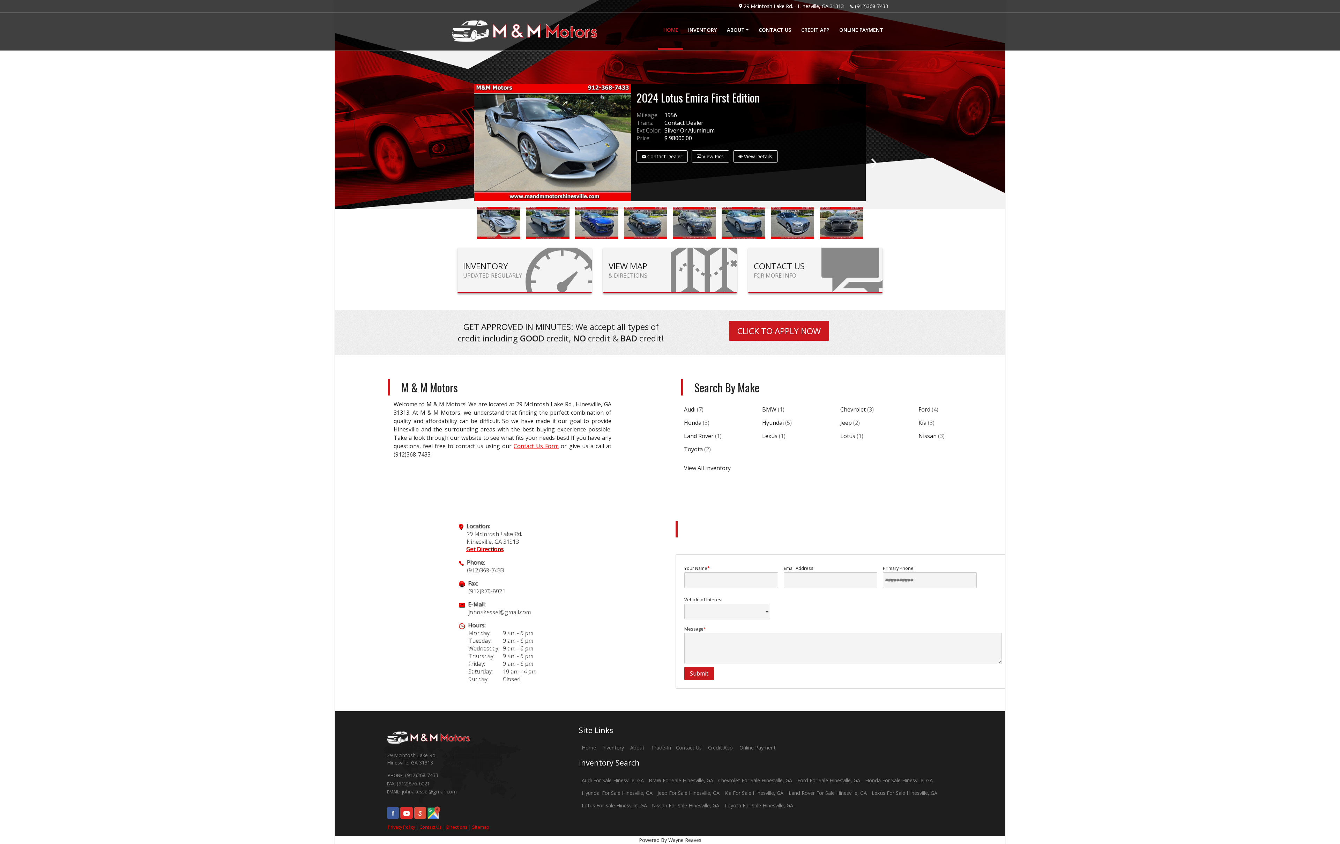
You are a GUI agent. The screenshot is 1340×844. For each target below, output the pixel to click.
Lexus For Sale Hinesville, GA (904, 793)
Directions (457, 827)
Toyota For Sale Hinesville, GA (758, 805)
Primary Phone (898, 568)
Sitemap (480, 827)
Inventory (613, 747)
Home (589, 747)
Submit (699, 673)
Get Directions (485, 549)
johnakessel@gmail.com (499, 612)
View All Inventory (707, 468)
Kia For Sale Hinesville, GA (753, 793)
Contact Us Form (536, 446)
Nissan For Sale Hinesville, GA (685, 805)
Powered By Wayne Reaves (670, 840)
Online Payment (757, 747)
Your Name (695, 568)
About (637, 747)
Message (694, 629)
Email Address (798, 568)
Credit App (720, 747)
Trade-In (661, 747)
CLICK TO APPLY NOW (779, 331)
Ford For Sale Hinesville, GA (828, 780)
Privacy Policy (401, 827)
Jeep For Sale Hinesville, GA (688, 793)
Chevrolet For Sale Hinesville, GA (755, 780)
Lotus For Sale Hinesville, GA (614, 805)
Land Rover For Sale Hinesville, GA (828, 793)
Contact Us (430, 827)
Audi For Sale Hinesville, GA (613, 780)
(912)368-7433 (871, 6)
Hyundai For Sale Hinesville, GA (617, 793)
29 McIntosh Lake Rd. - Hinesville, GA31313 (794, 6)
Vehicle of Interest (703, 599)
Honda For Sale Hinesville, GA (899, 780)
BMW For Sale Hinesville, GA (681, 780)
